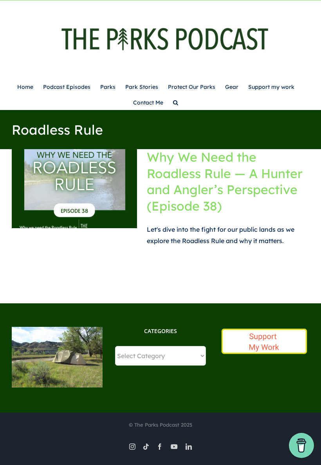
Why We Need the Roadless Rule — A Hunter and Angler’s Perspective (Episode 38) (225, 181)
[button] (175, 102)
